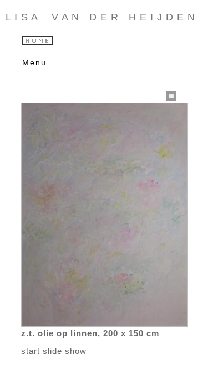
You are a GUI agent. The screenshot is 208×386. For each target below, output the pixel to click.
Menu (32, 62)
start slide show (54, 351)
